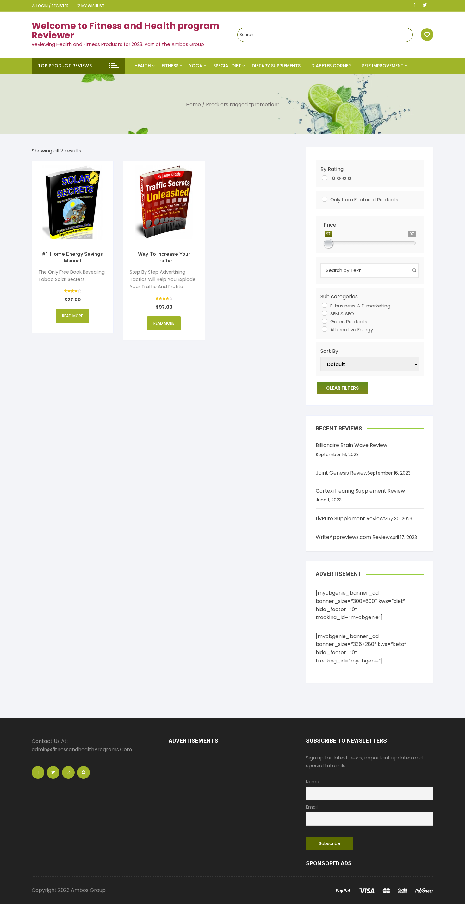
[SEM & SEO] (324, 313)
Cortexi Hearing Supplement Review (360, 490)
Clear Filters (342, 388)
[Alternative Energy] (324, 329)
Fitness (170, 65)
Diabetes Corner (331, 65)
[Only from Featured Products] (324, 199)
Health (142, 65)
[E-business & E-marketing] (324, 305)
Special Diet (227, 65)
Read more (72, 316)
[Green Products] (324, 321)
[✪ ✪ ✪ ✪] (324, 177)
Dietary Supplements (276, 65)
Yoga (195, 65)
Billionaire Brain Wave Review (351, 445)
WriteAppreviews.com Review (353, 537)
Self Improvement (383, 65)
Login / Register (52, 6)
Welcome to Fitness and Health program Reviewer (126, 31)
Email (312, 807)
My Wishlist (92, 6)
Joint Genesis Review (342, 472)
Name (312, 781)
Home (193, 104)
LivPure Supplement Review (350, 518)
